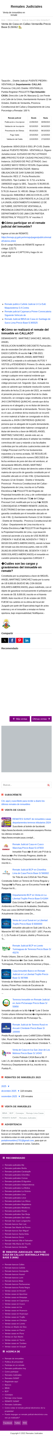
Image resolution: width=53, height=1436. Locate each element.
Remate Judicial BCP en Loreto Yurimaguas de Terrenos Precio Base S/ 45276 (32, 949)
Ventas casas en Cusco (15, 1304)
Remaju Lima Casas (35, 1113)
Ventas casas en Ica (13, 1307)
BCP (11, 1113)
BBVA (4, 1113)
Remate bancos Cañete (15, 1268)
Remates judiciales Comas (16, 1178)
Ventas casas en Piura (14, 1333)
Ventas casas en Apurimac (16, 1294)
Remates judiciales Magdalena (18, 1204)
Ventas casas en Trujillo (15, 1317)
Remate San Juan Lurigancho (17, 1221)
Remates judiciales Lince (15, 1198)
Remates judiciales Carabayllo (18, 1171)
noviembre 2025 (9, 1096)
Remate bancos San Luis (15, 1224)
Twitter (17, 1423)
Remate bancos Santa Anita (17, 1234)
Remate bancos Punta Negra (17, 1287)
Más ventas (21, 719)
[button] (4, 640)
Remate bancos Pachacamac (17, 1284)
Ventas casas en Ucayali (15, 1347)
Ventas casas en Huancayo (16, 1314)
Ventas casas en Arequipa (16, 1297)
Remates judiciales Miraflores (17, 1208)
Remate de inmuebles (14, 1358)
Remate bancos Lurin (14, 1278)
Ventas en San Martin (14, 1337)
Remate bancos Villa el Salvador (19, 1240)
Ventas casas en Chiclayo (16, 1320)
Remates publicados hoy (15, 1368)
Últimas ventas (39, 719)
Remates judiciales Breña (16, 1168)
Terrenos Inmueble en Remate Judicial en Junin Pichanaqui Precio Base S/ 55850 (31, 1003)
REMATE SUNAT (9, 1118)
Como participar (11, 1372)
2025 (4, 1086)
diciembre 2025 (9, 1091)
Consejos (20, 1113)
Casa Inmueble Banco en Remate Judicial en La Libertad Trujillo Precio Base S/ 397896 (30, 974)
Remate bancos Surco (14, 1237)
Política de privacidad (14, 1362)
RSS (25, 1423)
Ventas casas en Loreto (15, 1324)
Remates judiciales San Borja (17, 1214)
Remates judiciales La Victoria (18, 1191)
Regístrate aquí (11, 1381)
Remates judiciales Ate (14, 1165)
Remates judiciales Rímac (16, 1211)
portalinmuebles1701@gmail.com (17, 1140)
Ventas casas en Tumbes (15, 1343)
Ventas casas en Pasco (15, 1330)
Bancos (8, 1385)
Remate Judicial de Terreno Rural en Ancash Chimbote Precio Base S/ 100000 (30, 1028)
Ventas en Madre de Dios (15, 1327)
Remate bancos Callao (14, 1264)
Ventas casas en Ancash (15, 1291)
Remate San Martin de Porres (17, 1227)
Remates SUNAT (12, 1378)
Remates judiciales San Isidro (17, 1217)
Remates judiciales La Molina (17, 1188)
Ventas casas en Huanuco (16, 1310)
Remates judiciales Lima (15, 1194)
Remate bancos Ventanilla (16, 1247)
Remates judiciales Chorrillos (17, 1175)
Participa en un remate (14, 1365)
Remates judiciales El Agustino (18, 1181)
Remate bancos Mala (14, 1281)
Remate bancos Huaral (15, 1274)
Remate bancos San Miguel (17, 1231)
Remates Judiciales (27, 1118)
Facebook (7, 1423)
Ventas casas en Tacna (15, 1340)
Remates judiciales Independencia (19, 1185)
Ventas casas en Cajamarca (17, 1301)
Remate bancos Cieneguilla (16, 1271)
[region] (26, 52)
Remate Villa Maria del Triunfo (18, 1244)
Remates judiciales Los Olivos (17, 1201)
